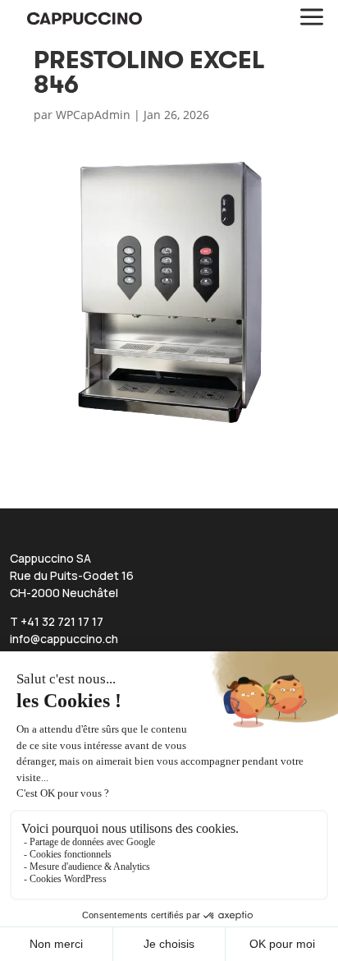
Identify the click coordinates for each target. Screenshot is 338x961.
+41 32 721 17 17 (62, 621)
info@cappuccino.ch (64, 638)
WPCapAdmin (93, 114)
